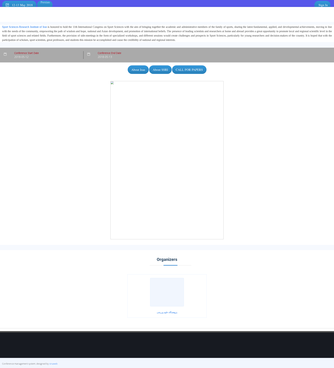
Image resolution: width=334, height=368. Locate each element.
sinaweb (53, 363)
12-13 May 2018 (21, 5)
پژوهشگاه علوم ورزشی (167, 312)
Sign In (323, 5)
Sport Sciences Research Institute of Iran (24, 26)
